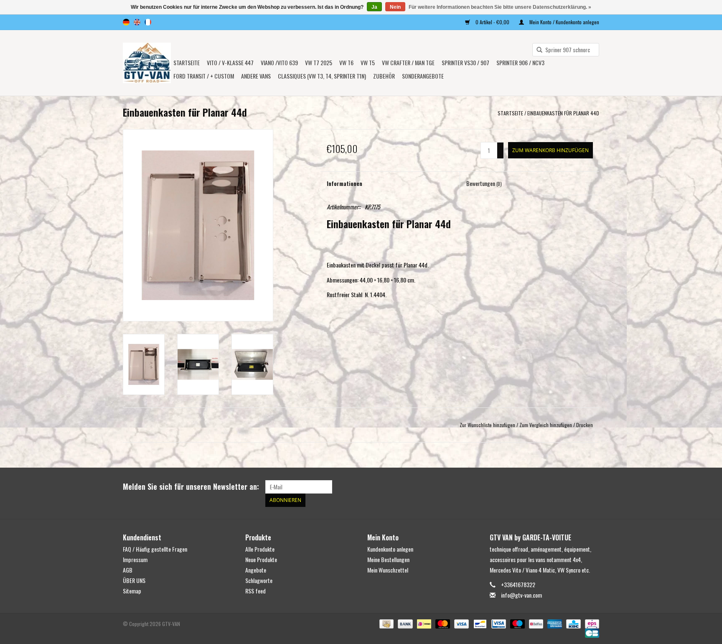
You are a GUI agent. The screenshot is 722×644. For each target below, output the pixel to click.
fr (148, 22)
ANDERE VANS (256, 75)
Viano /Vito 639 (279, 62)
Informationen (344, 183)
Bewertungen (484, 183)
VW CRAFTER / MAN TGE (408, 62)
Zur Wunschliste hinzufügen (487, 424)
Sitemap (132, 590)
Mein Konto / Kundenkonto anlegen (563, 21)
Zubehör (384, 75)
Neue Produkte (261, 559)
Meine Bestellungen (388, 559)
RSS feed (255, 590)
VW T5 (368, 62)
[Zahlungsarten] (385, 622)
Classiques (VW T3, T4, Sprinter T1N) (322, 75)
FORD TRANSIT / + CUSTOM (203, 75)
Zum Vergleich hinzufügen (546, 424)
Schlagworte (258, 580)
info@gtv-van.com (521, 595)
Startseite (186, 62)
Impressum (135, 559)
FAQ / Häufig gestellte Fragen (155, 549)
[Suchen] (536, 50)
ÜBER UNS (134, 580)
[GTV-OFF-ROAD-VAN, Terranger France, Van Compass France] (147, 63)
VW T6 (346, 62)
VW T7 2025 (318, 62)
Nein (395, 7)
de (126, 22)
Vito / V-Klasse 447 (230, 62)
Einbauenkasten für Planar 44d (563, 113)
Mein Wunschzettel (387, 569)
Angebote (255, 569)
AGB (127, 569)
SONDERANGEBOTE (423, 75)
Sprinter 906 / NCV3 (520, 62)
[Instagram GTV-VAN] (592, 487)
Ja (374, 7)
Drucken (584, 424)
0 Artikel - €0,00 (492, 21)
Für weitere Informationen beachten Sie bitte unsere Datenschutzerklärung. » (500, 7)
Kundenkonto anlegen (390, 549)
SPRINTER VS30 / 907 (465, 62)
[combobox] (565, 49)
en (137, 22)
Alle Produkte (260, 549)
